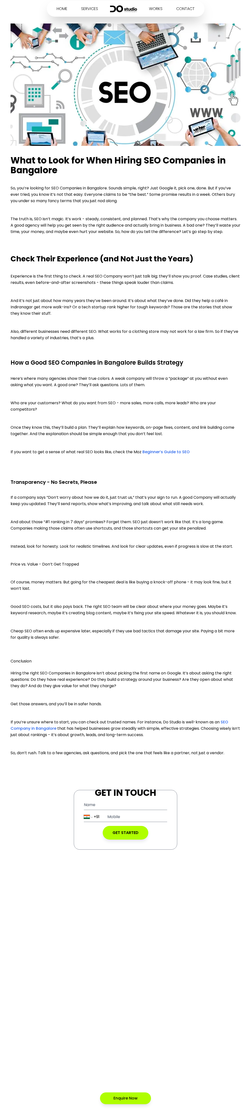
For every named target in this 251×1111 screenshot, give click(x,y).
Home (62, 9)
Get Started (125, 832)
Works (156, 9)
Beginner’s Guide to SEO (166, 452)
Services (89, 9)
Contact (185, 9)
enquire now (125, 1098)
